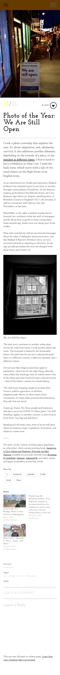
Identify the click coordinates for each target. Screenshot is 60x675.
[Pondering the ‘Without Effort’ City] (41, 507)
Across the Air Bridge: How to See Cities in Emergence (13, 512)
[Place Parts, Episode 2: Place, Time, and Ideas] (14, 530)
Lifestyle (12, 576)
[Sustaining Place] (6, 5)
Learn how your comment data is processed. (28, 658)
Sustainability (30, 576)
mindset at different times (18, 160)
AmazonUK (32, 458)
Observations (8, 567)
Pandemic (21, 576)
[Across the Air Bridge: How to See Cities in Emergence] (14, 501)
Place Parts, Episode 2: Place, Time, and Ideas (13, 541)
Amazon (20, 458)
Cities (5, 576)
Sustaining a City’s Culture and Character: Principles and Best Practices (29, 451)
